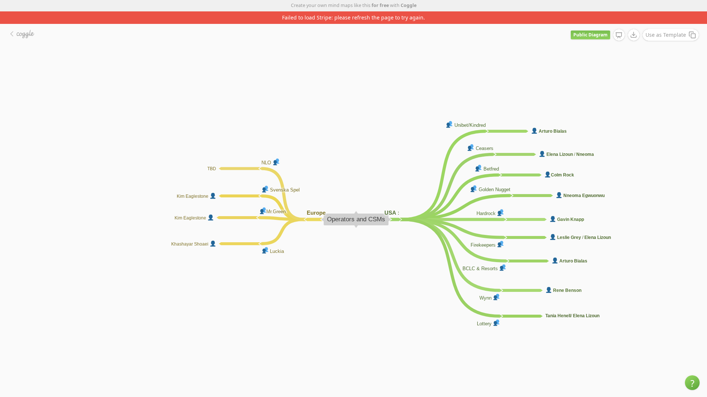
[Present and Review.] (619, 35)
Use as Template (666, 34)
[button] (692, 382)
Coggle (408, 5)
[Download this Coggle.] (634, 35)
